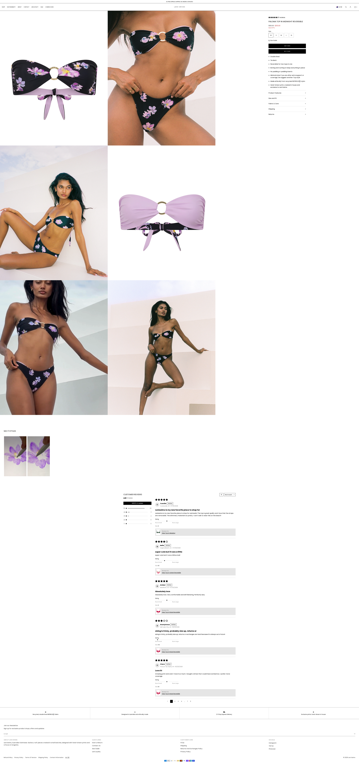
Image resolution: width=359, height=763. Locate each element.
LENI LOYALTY (35, 7)
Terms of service (30, 757)
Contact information (56, 757)
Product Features (275, 93)
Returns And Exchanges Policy (191, 749)
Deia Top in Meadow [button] (168, 533)
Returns (271, 114)
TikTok (271, 746)
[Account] (350, 7)
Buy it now (287, 51)
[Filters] (221, 494)
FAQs (182, 743)
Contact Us (96, 746)
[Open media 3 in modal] (54, 212)
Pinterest (272, 749)
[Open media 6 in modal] (161, 347)
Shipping (272, 109)
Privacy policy (18, 757)
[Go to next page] (191, 701)
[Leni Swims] (179, 7)
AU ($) (340, 7)
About (20, 7)
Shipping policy (43, 757)
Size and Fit (273, 98)
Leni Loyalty (96, 752)
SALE (42, 7)
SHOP (3, 7)
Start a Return (97, 743)
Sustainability (11, 7)
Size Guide (273, 40)
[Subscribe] (353, 734)
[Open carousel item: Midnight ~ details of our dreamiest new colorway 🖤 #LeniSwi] (38, 456)
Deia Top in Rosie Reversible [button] (171, 612)
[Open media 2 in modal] (161, 78)
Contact (26, 7)
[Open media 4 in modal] (161, 212)
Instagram (272, 743)
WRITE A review (137, 503)
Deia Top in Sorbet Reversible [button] (171, 573)
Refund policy (8, 757)
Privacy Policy (185, 752)
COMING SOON (49, 7)
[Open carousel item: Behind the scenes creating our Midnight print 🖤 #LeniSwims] (15, 456)
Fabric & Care (274, 104)
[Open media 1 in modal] (54, 78)
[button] (346, 7)
